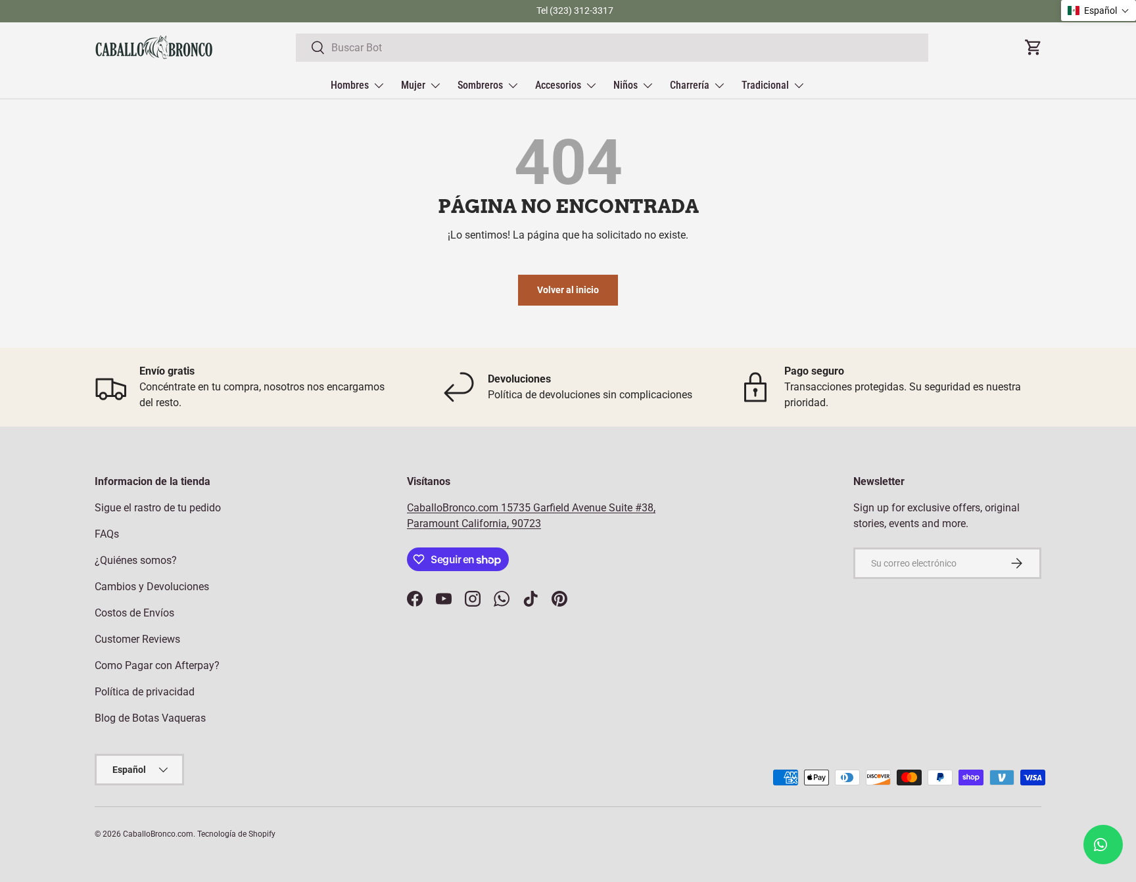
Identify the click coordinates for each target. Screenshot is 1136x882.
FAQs (107, 534)
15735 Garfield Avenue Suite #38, (578, 507)
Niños (625, 85)
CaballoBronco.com (454, 507)
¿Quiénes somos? (136, 560)
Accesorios (558, 85)
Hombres (350, 85)
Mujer (413, 85)
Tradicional (765, 85)
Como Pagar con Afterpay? (157, 665)
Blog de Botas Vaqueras (150, 718)
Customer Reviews (137, 639)
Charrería (689, 85)
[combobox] (612, 48)
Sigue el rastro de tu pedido (158, 507)
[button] (1098, 10)
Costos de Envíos (134, 613)
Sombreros (480, 85)
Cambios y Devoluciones (152, 586)
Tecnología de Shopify (236, 834)
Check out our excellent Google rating (439, 10)
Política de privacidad (145, 691)
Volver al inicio (568, 290)
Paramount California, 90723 (474, 523)
